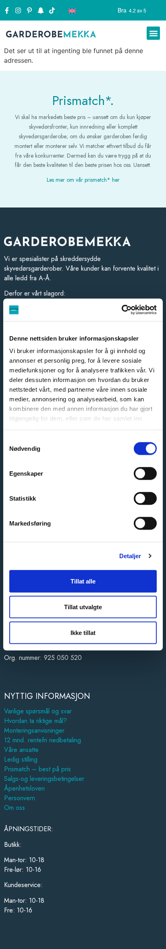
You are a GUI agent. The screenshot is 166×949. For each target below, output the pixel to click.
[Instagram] (18, 10)
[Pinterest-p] (29, 10)
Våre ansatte (21, 749)
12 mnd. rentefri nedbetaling (42, 740)
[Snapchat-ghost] (40, 10)
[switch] (145, 473)
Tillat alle (83, 580)
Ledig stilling (20, 759)
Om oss (14, 807)
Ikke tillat (83, 632)
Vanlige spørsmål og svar (38, 711)
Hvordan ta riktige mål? (35, 720)
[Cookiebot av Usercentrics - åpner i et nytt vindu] (121, 310)
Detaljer (130, 556)
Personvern (19, 798)
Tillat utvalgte (83, 606)
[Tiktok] (52, 10)
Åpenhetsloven (24, 788)
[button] (153, 33)
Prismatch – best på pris (37, 769)
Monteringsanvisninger (34, 730)
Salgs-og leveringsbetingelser (44, 778)
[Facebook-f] (7, 10)
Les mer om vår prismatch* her (83, 180)
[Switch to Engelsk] (72, 10)
